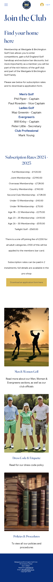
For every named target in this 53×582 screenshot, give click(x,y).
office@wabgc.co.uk (27, 569)
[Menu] (6, 4)
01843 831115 (29, 567)
